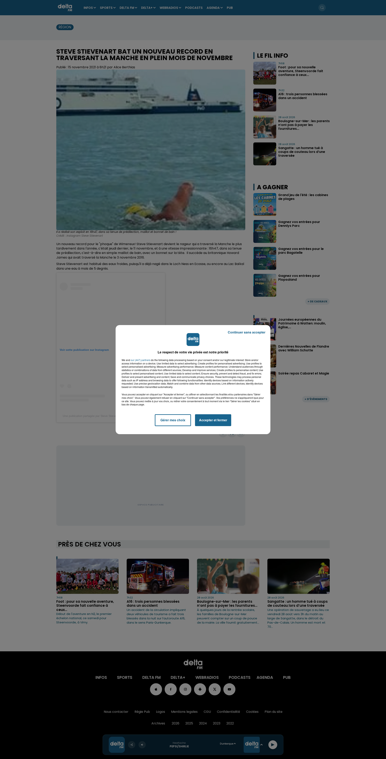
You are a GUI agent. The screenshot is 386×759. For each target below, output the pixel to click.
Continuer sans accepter (246, 332)
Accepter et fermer (213, 420)
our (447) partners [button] (140, 360)
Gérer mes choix (172, 420)
